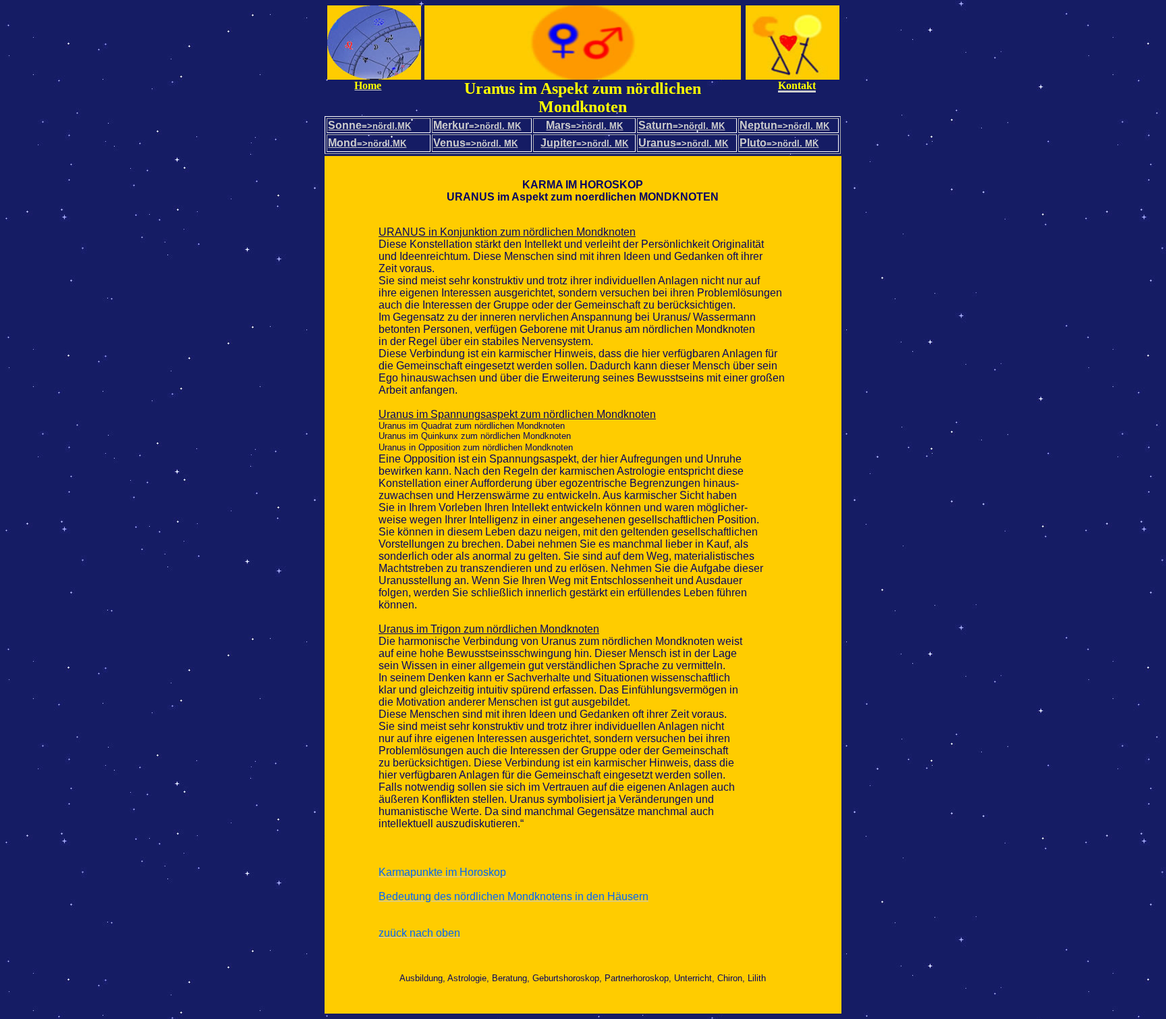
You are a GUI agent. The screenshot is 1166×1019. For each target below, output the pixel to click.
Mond (367, 143)
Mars (558, 125)
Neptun (784, 125)
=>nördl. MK (597, 126)
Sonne (369, 125)
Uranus (683, 143)
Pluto (779, 143)
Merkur (477, 125)
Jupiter (558, 143)
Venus (475, 143)
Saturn (681, 125)
